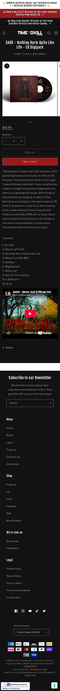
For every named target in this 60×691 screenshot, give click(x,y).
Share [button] (9, 347)
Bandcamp (12, 541)
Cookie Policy (13, 568)
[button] (4, 33)
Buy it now (30, 161)
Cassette (11, 506)
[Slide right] (37, 122)
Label (9, 442)
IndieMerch (12, 548)
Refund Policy (14, 576)
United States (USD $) (28, 632)
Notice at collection (11, 688)
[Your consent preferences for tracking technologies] (54, 685)
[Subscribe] (49, 403)
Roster (10, 435)
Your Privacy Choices (18, 684)
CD (8, 491)
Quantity (6, 134)
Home (9, 428)
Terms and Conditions (18, 590)
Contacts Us (13, 457)
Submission (12, 464)
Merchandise (13, 520)
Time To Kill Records (23, 660)
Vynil (9, 499)
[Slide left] (23, 122)
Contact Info (13, 597)
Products (11, 449)
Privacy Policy (14, 583)
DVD (8, 513)
